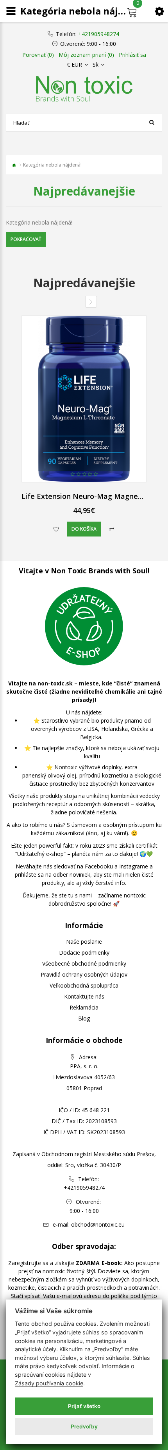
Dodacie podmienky (84, 952)
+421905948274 (98, 34)
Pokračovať (26, 239)
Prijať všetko (84, 1406)
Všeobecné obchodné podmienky (84, 963)
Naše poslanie (84, 941)
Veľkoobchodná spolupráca (84, 985)
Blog (84, 1018)
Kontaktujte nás (84, 996)
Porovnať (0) (38, 55)
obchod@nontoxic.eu (98, 1224)
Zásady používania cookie (49, 1383)
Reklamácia (84, 1007)
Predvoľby (84, 1426)
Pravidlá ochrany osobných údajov (84, 974)
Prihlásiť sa (132, 55)
